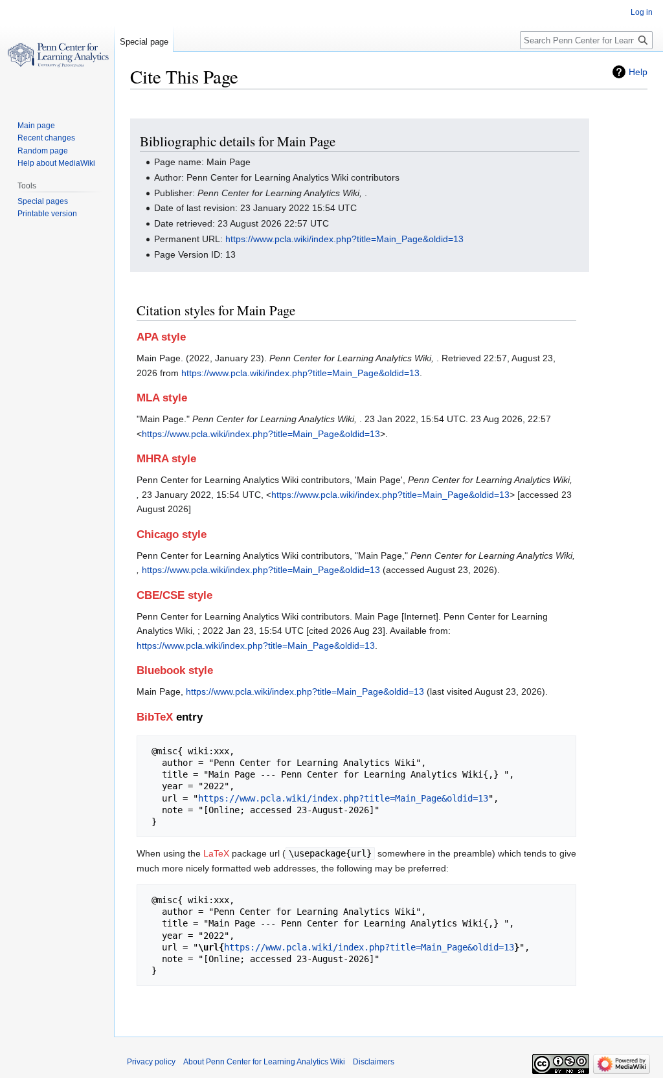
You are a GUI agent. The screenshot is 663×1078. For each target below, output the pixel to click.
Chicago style (172, 534)
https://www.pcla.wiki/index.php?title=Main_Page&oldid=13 (344, 239)
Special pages (42, 201)
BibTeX (155, 717)
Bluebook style (175, 670)
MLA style (162, 398)
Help (638, 72)
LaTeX (216, 853)
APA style (161, 337)
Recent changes (46, 137)
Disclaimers (373, 1061)
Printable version (47, 213)
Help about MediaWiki (56, 163)
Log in (642, 12)
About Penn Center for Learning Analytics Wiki (264, 1061)
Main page (36, 125)
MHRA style (166, 459)
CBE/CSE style (174, 595)
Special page (144, 42)
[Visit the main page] (57, 52)
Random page (42, 150)
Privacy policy (151, 1061)
